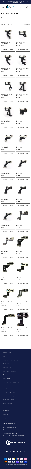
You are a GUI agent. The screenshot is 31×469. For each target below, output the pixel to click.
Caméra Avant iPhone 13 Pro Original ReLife (22, 198)
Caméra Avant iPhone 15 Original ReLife (21, 276)
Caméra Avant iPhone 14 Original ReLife (21, 224)
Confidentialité (7, 367)
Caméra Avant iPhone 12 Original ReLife (6, 146)
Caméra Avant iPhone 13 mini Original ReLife (22, 172)
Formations (6, 410)
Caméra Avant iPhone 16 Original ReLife (21, 328)
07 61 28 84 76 (13, 433)
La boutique (6, 407)
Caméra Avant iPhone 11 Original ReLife (6, 95)
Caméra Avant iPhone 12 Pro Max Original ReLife (7, 172)
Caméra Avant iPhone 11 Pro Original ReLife (22, 95)
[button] (3, 7)
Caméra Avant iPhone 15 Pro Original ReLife (22, 302)
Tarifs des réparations (9, 392)
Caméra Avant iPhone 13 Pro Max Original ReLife (7, 224)
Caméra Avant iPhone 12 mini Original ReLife (22, 120)
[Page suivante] (20, 343)
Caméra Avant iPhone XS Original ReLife (6, 69)
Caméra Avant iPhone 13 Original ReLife (6, 198)
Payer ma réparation (8, 403)
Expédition (6, 363)
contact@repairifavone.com (16, 435)
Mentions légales (7, 374)
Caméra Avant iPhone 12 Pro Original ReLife (22, 146)
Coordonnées (7, 378)
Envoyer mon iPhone (8, 399)
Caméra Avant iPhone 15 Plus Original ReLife (7, 302)
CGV (4, 356)
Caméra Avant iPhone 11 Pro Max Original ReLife (7, 120)
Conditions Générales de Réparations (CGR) (15, 382)
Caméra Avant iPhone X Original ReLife (6, 43)
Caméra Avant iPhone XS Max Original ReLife (22, 69)
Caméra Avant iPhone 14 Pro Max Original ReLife (7, 276)
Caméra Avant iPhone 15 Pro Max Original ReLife (7, 328)
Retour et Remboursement (10, 360)
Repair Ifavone (9, 464)
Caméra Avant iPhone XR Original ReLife (21, 43)
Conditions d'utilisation (9, 371)
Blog (4, 418)
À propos (5, 414)
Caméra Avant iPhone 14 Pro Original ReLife (22, 250)
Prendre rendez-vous (8, 396)
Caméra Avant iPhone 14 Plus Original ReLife (7, 250)
